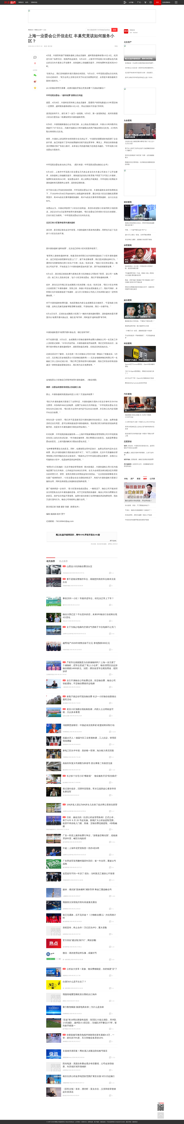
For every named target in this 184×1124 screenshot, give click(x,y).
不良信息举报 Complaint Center (116, 1122)
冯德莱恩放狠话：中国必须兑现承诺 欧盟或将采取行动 (88, 725)
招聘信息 (90, 1122)
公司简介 (77, 1122)
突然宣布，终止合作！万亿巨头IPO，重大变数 (85, 927)
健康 (145, 479)
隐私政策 (103, 1122)
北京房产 (128, 42)
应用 (26, 2)
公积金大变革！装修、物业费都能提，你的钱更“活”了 (92, 969)
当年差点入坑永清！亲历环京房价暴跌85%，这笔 (140, 68)
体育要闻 (128, 245)
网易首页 (21, 2)
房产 (132, 479)
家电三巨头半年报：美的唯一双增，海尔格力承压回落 (88, 750)
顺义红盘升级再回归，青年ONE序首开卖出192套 (78, 535)
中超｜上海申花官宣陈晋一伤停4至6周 (81, 848)
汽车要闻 (128, 394)
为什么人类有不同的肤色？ (134, 493)
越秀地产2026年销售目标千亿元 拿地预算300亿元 (86, 643)
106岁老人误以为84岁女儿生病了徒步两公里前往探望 (92, 804)
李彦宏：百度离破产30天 (133, 502)
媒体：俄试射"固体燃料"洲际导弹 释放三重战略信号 (87, 889)
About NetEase (69, 1122)
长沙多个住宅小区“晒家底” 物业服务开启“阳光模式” (92, 776)
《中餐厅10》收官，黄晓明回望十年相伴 (138, 331)
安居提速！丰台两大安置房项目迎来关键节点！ (140, 63)
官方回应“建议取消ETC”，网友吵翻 (79, 940)
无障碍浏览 (34, 2)
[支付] (145, 2)
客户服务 (96, 1122)
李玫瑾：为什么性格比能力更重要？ (137, 483)
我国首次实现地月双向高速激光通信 (80, 902)
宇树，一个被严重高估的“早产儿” (136, 230)
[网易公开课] (131, 2)
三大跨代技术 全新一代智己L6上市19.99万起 (140, 422)
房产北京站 (113, 540)
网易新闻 (132, 30)
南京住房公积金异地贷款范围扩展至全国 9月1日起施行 (89, 1076)
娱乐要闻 (128, 300)
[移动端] (125, 2)
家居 (138, 479)
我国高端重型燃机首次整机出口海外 (80, 994)
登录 (157, 2)
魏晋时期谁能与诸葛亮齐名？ (134, 497)
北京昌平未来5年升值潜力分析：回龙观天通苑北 (140, 72)
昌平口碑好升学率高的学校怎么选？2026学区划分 (140, 77)
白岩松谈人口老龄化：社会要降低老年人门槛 (140, 488)
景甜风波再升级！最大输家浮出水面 (137, 326)
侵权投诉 (134, 1122)
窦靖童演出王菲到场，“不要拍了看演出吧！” (139, 321)
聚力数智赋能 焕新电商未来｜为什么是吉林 (83, 1007)
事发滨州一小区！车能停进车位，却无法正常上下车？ (88, 598)
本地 (126, 479)
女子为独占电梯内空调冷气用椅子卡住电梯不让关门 (91, 627)
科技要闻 (128, 343)
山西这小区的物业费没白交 (79, 566)
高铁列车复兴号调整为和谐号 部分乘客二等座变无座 (87, 763)
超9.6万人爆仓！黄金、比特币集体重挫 (138, 235)
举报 (116, 46)
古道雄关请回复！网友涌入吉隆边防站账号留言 (85, 1051)
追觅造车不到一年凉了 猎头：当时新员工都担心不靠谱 (88, 873)
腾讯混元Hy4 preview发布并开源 (136, 383)
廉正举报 (128, 1122)
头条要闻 (128, 120)
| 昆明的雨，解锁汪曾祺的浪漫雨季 (139, 459)
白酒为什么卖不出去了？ (74, 981)
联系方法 (84, 1122)
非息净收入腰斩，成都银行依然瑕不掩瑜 (138, 239)
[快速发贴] (35, 57)
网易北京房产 (38, 30)
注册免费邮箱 (166, 2)
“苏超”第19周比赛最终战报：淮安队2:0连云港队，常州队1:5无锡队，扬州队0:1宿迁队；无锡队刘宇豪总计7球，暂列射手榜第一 (90, 1023)
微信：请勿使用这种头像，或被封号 (80, 953)
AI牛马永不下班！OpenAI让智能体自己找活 (139, 378)
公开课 (152, 479)
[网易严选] (139, 2)
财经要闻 (128, 202)
